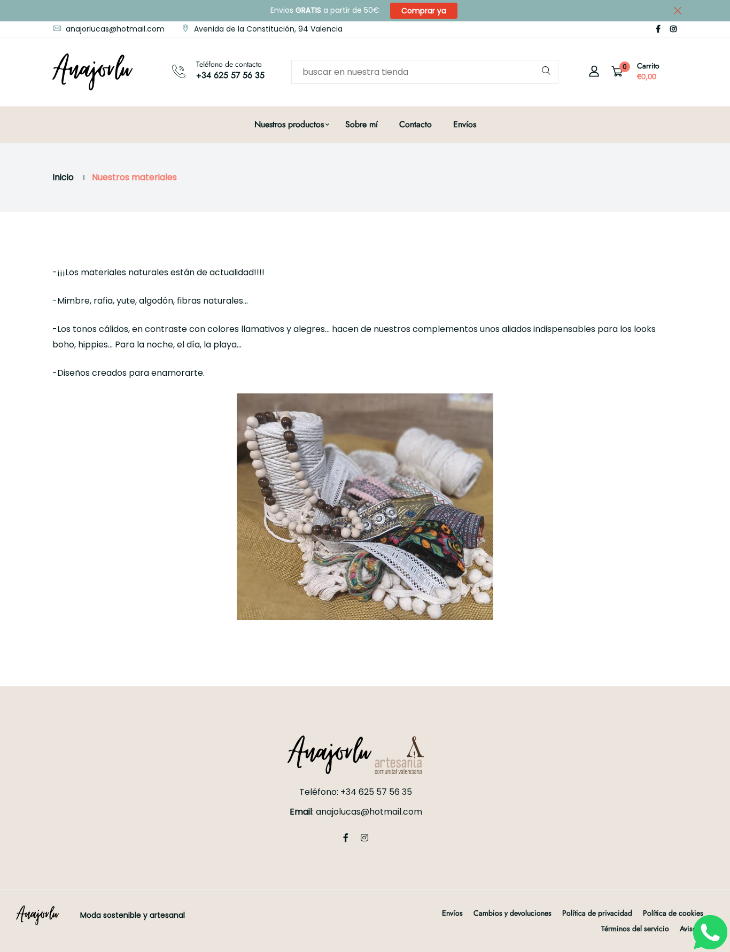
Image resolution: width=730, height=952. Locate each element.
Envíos (464, 124)
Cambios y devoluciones (512, 913)
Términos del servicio (635, 928)
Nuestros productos (289, 124)
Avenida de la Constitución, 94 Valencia (267, 29)
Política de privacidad (597, 913)
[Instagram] (673, 29)
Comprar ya (423, 10)
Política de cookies (673, 913)
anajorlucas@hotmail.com (114, 29)
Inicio (63, 177)
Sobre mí (361, 124)
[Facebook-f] (658, 29)
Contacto (415, 124)
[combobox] (424, 72)
